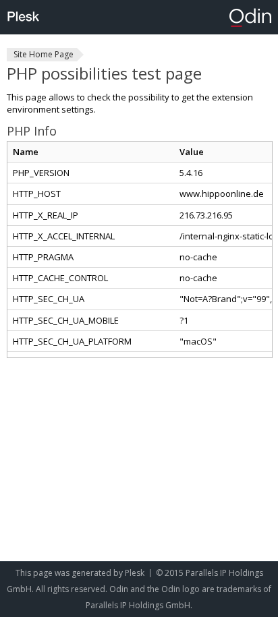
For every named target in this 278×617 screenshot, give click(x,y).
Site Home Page (43, 54)
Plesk (134, 573)
